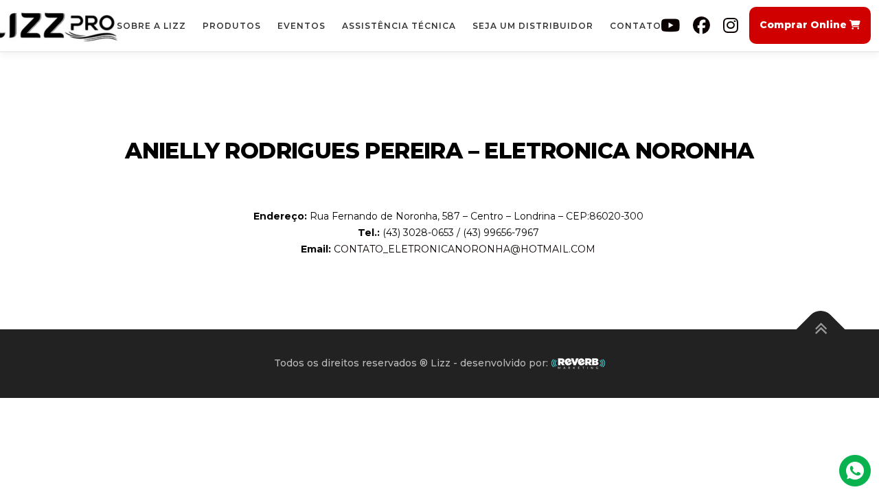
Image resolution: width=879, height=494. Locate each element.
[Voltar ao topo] (821, 329)
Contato (635, 26)
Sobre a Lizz (151, 26)
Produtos (232, 26)
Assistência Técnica (399, 26)
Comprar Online (804, 25)
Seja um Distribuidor (532, 26)
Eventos (301, 26)
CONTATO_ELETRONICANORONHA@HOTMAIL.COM (464, 249)
